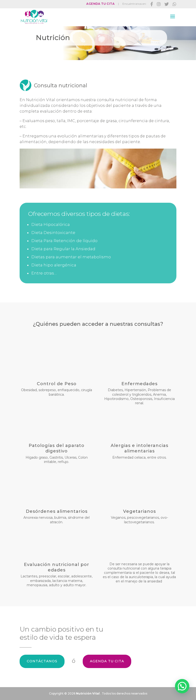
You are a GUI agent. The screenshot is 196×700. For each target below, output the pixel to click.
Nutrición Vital (88, 693)
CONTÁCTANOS (42, 661)
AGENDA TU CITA (107, 661)
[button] (182, 686)
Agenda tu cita (100, 3)
